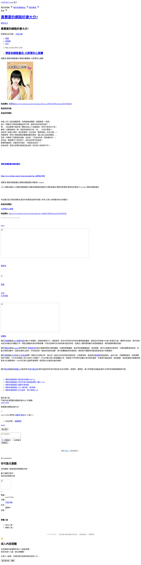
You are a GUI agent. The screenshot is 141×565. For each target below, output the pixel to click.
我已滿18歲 (5, 560)
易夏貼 (11, 104)
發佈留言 (4, 443)
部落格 (8, 41)
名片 (7, 44)
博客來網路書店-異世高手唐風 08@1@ (20, 379)
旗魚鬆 (97, 355)
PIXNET (54, 534)
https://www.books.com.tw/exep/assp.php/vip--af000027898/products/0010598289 (43, 104)
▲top (3, 425)
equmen (16, 348)
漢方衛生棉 (33, 369)
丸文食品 (4, 296)
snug (2, 225)
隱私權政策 (82, 534)
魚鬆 (2, 284)
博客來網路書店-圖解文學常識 (17, 385)
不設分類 (18, 34)
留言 (22, 415)
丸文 (2, 293)
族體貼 (3, 336)
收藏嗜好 (18, 421)
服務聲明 (91, 534)
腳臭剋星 (20, 341)
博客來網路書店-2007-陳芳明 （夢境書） (21, 387)
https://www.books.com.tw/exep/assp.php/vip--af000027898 (23, 176)
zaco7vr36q (5, 403)
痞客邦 (17, 415)
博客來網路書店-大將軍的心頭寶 (24, 53)
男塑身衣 (31, 348)
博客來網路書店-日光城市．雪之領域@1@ (21, 390)
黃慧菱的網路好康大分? (19, 17)
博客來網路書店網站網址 (10, 164)
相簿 (7, 38)
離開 (12, 560)
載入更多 (4, 429)
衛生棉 (7, 369)
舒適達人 (16, 369)
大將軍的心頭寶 (7, 209)
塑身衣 (3, 266)
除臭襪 (7, 341)
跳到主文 (4, 23)
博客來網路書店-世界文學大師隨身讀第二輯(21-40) (25, 382)
